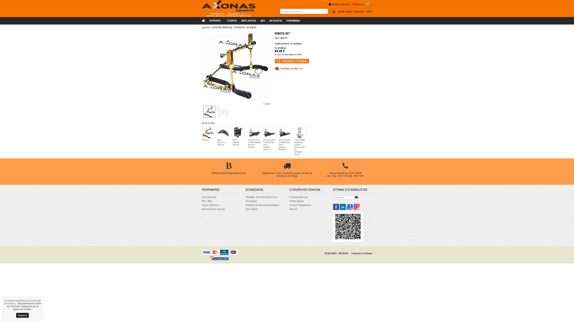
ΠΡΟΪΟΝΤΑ (214, 20)
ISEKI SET (205, 140)
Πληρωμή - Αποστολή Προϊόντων (261, 197)
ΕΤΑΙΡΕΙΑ (232, 20)
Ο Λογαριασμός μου (298, 197)
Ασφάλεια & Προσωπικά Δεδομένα (262, 205)
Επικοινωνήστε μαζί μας (213, 209)
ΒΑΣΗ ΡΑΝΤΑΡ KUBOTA (236, 142)
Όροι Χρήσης (252, 209)
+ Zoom (266, 103)
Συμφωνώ (22, 315)
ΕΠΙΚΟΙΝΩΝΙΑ (293, 20)
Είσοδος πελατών (340, 4)
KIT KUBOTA (252, 27)
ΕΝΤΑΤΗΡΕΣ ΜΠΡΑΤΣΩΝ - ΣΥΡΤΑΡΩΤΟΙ (228, 27)
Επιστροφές (252, 201)
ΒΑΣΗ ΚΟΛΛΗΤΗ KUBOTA (221, 142)
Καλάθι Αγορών (296, 201)
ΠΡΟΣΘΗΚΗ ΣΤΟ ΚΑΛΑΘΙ (294, 61)
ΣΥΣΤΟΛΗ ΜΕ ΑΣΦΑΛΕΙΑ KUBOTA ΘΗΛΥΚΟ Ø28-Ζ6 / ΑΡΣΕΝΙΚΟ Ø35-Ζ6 (299, 147)
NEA (263, 20)
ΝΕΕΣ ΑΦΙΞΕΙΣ (248, 20)
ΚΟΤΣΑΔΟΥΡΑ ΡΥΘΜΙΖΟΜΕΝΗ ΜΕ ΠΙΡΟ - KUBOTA (254, 143)
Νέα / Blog (207, 201)
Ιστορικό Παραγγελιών (300, 205)
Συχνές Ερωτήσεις (211, 205)
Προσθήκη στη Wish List (291, 68)
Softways (367, 253)
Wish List (359, 4)
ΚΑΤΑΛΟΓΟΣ (275, 20)
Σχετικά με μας (209, 197)
